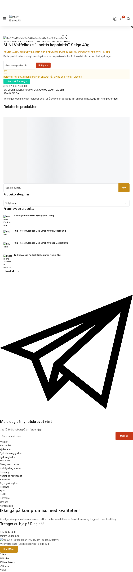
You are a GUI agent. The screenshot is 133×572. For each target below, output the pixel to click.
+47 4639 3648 (8, 532)
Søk (124, 187)
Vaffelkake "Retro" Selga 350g (12, 151)
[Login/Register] (115, 19)
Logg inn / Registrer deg (104, 98)
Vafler (60, 89)
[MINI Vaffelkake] (44, 120)
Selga (15, 93)
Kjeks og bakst (46, 89)
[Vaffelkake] (16, 120)
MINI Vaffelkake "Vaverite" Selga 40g (43, 151)
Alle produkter (26, 89)
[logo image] (18, 18)
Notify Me (43, 65)
